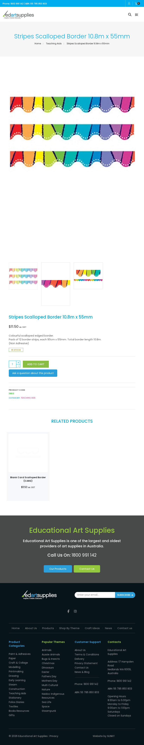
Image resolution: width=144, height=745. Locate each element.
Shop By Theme (69, 628)
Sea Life (46, 702)
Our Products (57, 569)
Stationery (15, 697)
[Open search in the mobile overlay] (130, 14)
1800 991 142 (84, 555)
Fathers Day (49, 676)
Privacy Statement (86, 663)
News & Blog (82, 672)
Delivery (79, 659)
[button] (130, 165)
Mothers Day (49, 680)
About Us (31, 628)
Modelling (14, 667)
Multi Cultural (50, 685)
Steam (13, 684)
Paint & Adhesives (20, 654)
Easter (45, 672)
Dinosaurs (48, 667)
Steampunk (49, 711)
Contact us (124, 628)
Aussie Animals (51, 654)
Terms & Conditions (87, 654)
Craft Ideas (92, 628)
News (108, 628)
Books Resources (19, 711)
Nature (46, 689)
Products (48, 628)
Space (46, 706)
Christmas (48, 663)
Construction (17, 689)
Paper (12, 658)
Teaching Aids (54, 43)
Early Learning (17, 680)
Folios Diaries (16, 702)
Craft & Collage (18, 662)
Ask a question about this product (33, 373)
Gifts (12, 715)
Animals (46, 650)
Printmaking (16, 671)
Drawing (14, 676)
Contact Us (86, 569)
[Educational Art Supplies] (18, 17)
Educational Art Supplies (33, 736)
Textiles (13, 706)
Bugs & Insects (51, 659)
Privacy (54, 736)
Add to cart (35, 364)
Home (38, 43)
